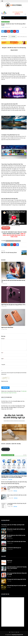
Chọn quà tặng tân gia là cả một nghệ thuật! (16, 585)
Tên (2, 352)
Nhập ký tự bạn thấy (4, 381)
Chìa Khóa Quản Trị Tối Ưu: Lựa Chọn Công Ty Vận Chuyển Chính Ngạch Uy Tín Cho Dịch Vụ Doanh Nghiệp (14, 476)
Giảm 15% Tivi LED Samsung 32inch (9, 252)
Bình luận (3, 338)
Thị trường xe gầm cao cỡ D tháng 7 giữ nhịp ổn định (12, 524)
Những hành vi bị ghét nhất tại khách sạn (16, 529)
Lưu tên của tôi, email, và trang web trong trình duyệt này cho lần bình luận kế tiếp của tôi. (13, 373)
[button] (2, 1)
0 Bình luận (10, 479)
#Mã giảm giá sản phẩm (10, 240)
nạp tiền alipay (17, 401)
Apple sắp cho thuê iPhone (7, 327)
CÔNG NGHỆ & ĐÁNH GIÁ (5, 21)
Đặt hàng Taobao (12, 407)
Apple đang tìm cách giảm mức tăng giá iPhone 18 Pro (13, 304)
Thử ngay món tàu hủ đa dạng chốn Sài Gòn (16, 579)
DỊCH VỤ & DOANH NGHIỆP (7, 455)
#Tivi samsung (17, 240)
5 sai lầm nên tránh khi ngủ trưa (14, 547)
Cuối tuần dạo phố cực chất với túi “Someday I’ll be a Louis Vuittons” (17, 567)
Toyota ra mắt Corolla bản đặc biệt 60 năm (16, 541)
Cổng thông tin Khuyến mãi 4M (17, 634)
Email (2, 358)
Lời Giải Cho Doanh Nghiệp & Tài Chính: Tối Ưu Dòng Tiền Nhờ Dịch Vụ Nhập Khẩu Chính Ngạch (16, 488)
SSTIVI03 (13, 36)
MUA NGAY (6, 228)
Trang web (3, 364)
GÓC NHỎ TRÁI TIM (5, 594)
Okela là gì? (9, 560)
